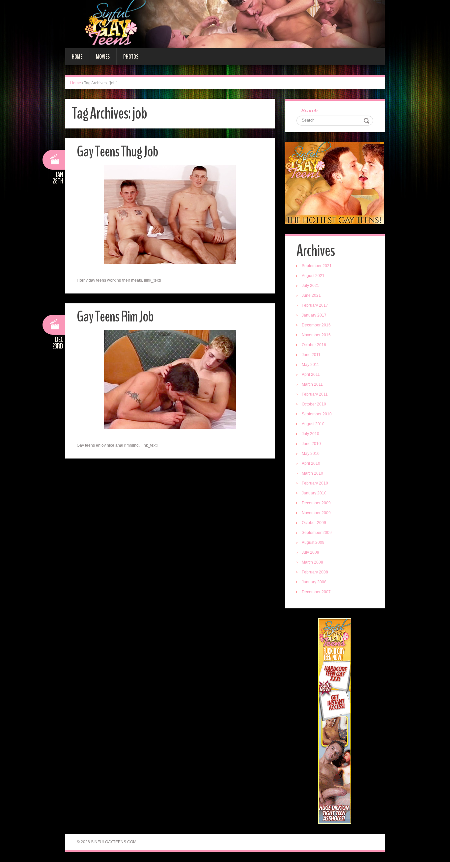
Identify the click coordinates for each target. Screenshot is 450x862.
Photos (130, 57)
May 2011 (310, 364)
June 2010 (311, 443)
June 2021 (311, 295)
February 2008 (315, 572)
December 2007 (316, 592)
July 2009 (310, 552)
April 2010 (311, 463)
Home (77, 57)
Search (309, 110)
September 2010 (317, 414)
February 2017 (315, 305)
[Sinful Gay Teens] (225, 23)
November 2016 (316, 335)
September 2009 (317, 532)
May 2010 (311, 453)
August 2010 (313, 424)
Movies (103, 57)
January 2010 (314, 493)
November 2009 (316, 513)
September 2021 (317, 266)
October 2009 (314, 522)
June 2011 (311, 354)
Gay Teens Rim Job (115, 317)
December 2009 (316, 503)
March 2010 (312, 473)
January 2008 (314, 582)
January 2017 (314, 315)
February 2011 (315, 394)
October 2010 (314, 404)
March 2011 (312, 384)
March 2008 (312, 562)
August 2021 (313, 275)
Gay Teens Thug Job (117, 152)
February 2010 (315, 483)
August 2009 (313, 542)
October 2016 (314, 345)
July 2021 (310, 285)
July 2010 (310, 433)
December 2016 (316, 325)
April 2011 (311, 374)
